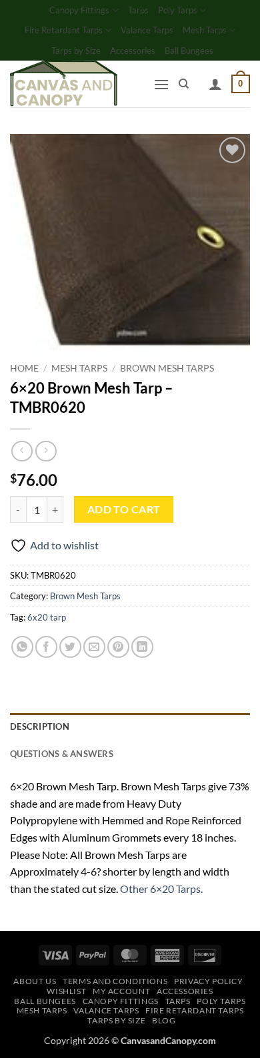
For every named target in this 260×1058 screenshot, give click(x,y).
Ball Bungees (189, 50)
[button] (161, 84)
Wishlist (66, 991)
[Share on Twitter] (70, 647)
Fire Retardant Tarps (64, 30)
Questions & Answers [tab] (61, 753)
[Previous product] (45, 451)
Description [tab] (39, 726)
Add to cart (124, 509)
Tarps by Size (76, 50)
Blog (163, 1020)
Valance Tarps (147, 30)
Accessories (132, 50)
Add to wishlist (64, 545)
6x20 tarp (46, 617)
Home (24, 368)
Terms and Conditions (115, 981)
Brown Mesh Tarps (167, 368)
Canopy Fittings (79, 10)
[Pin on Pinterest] (118, 647)
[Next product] (21, 451)
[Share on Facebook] (46, 647)
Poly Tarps (177, 10)
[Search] (184, 84)
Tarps (138, 10)
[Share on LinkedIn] (142, 647)
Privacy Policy (208, 981)
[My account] (215, 84)
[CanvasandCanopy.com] (76, 84)
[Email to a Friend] (94, 647)
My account (121, 991)
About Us (34, 981)
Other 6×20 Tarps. (161, 888)
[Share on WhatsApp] (22, 647)
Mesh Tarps (205, 30)
